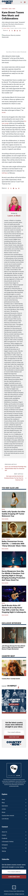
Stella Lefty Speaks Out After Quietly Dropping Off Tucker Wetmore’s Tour (13, 514)
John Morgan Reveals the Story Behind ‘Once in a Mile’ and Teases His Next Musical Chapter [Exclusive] (13, 647)
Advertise (6, 891)
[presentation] (14, 500)
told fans (4, 173)
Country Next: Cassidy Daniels (11, 678)
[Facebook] (9, 30)
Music (10, 8)
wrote (3, 112)
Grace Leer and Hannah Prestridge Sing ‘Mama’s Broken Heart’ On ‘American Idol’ (15, 468)
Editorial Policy (20, 891)
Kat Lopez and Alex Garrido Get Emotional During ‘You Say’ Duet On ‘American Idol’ (13, 478)
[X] (12, 30)
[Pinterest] (15, 30)
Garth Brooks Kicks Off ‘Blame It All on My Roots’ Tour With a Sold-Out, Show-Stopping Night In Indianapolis (14, 608)
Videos (8, 539)
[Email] (20, 30)
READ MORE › (5, 519)
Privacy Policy (12, 891)
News (14, 8)
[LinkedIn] (17, 30)
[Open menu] (24, 2)
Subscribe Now (14, 737)
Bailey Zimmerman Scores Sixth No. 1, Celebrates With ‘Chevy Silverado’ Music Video (14, 543)
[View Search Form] (21, 2)
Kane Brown (5, 8)
